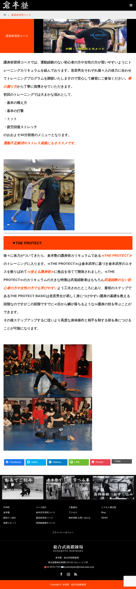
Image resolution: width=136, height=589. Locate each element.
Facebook (61, 573)
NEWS (104, 518)
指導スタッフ (9, 523)
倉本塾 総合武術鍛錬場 (74, 584)
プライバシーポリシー (62, 532)
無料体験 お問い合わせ (79, 518)
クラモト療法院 (108, 507)
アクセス (73, 512)
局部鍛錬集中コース (45, 523)
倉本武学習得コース (45, 512)
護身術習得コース (44, 518)
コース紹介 (41, 507)
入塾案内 (73, 507)
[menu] (130, 5)
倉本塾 (6, 512)
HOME (6, 507)
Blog (103, 512)
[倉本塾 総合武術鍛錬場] (68, 550)
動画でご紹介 (9, 518)
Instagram (68, 573)
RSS (75, 573)
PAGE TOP (129, 567)
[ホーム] (5, 13)
